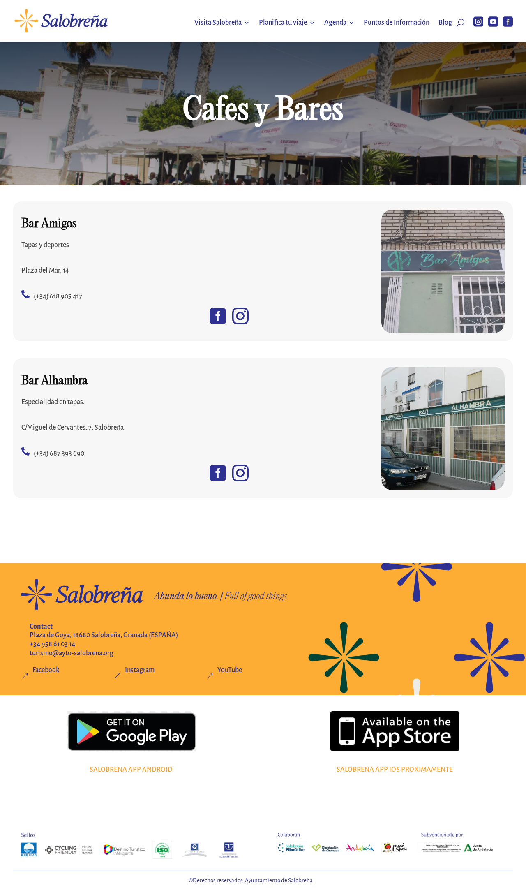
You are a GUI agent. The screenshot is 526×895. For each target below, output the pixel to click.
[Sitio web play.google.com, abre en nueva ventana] (131, 731)
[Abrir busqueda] (460, 22)
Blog (445, 23)
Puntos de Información (396, 23)
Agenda (335, 23)
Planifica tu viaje (283, 23)
